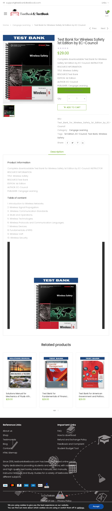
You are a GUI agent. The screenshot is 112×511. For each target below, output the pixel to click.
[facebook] (57, 495)
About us (7, 430)
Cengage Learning (21, 25)
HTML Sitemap (10, 452)
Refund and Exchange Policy (72, 439)
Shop (5, 435)
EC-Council (81, 133)
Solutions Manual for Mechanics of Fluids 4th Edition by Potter (18, 396)
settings (80, 507)
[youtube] (67, 495)
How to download (66, 435)
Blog (5, 444)
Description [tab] (56, 151)
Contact (7, 448)
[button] (54, 410)
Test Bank (93, 133)
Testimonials (9, 439)
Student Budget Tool (68, 448)
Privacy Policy (64, 500)
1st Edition (69, 133)
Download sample (74, 90)
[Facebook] (67, 143)
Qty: (59, 98)
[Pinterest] (77, 143)
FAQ (59, 430)
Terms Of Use (47, 500)
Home (6, 25)
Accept (96, 506)
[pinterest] (62, 495)
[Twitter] (72, 143)
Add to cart (73, 107)
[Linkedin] (82, 143)
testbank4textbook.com (26, 461)
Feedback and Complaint (70, 444)
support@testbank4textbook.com (23, 2)
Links (104, 2)
